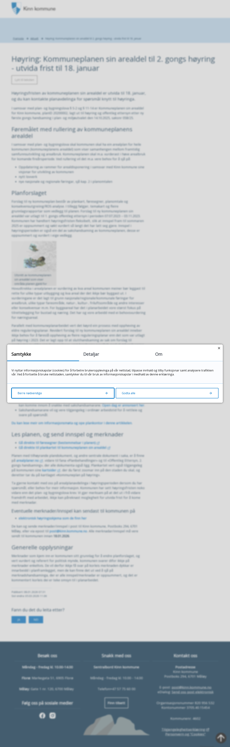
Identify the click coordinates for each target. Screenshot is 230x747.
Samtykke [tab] (21, 354)
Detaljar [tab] (91, 354)
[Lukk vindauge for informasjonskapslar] (219, 348)
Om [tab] (158, 354)
